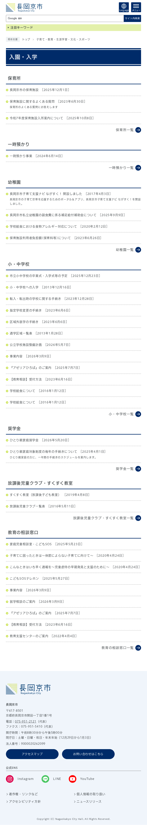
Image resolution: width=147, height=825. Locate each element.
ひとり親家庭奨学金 (24, 440)
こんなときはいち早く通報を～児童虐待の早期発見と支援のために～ (59, 567)
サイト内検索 (132, 18)
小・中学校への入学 (24, 287)
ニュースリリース (89, 801)
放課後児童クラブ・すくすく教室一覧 (103, 518)
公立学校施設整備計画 (26, 344)
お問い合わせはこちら (88, 754)
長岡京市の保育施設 (24, 89)
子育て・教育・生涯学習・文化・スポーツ (63, 39)
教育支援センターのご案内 (29, 636)
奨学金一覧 (125, 468)
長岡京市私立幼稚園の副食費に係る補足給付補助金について (53, 215)
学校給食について (22, 390)
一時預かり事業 (21, 155)
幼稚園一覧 (125, 249)
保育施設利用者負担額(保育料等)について (40, 237)
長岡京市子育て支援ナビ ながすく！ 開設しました (46, 193)
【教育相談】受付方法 (26, 379)
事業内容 (16, 356)
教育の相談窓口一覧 (117, 647)
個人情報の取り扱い (91, 794)
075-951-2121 (25, 721)
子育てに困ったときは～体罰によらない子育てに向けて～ (51, 555)
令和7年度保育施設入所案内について (36, 118)
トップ (26, 39)
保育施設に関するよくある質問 (32, 101)
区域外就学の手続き (24, 321)
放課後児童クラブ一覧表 (27, 506)
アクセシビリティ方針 (25, 801)
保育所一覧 (125, 129)
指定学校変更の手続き (26, 310)
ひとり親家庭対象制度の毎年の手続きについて (43, 451)
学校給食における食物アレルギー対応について (43, 226)
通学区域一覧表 (21, 333)
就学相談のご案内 (22, 601)
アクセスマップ (32, 754)
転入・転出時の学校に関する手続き (35, 298)
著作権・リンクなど (23, 794)
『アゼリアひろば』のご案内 (30, 367)
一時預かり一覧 (121, 167)
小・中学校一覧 (121, 414)
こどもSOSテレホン (24, 578)
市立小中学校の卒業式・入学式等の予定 (39, 275)
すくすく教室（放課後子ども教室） (35, 494)
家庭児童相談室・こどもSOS (31, 544)
